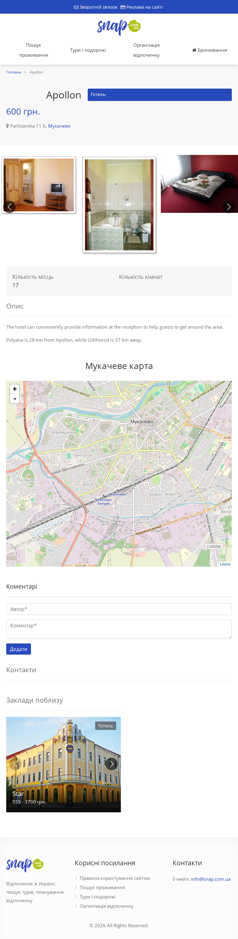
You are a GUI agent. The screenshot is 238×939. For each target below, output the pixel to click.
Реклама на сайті (144, 7)
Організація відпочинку (146, 50)
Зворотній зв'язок (97, 7)
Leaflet (225, 563)
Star (18, 793)
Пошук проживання (33, 50)
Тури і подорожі (88, 50)
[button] (229, 207)
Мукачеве (59, 126)
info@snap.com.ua (211, 879)
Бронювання (211, 50)
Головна (13, 72)
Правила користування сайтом (115, 878)
